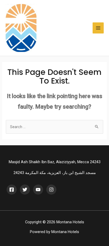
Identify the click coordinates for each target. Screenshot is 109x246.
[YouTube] (38, 190)
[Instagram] (51, 190)
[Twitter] (25, 190)
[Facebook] (12, 190)
